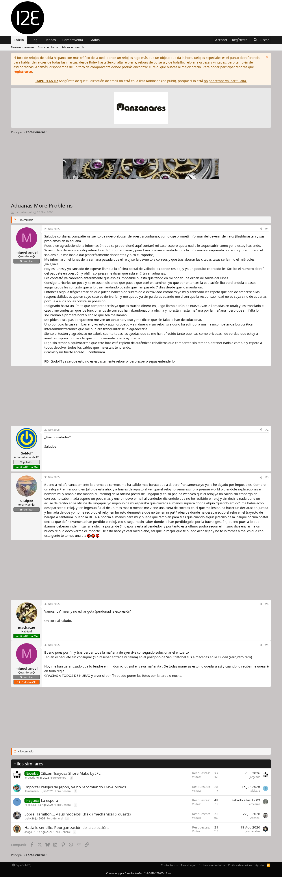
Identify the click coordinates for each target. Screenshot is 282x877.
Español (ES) (23, 865)
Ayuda (259, 865)
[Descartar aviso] (267, 57)
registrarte (22, 71)
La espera (49, 800)
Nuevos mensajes (22, 47)
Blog (33, 39)
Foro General (59, 778)
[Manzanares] (141, 108)
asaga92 (29, 832)
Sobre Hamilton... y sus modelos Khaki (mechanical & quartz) (77, 814)
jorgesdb (29, 778)
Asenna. (255, 818)
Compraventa (72, 39)
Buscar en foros (48, 47)
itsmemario (31, 791)
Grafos (94, 39)
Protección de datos (212, 865)
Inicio (19, 39)
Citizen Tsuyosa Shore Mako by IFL (70, 773)
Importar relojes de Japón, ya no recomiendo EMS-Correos (75, 786)
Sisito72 (255, 791)
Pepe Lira (30, 805)
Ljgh (27, 818)
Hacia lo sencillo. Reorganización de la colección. (66, 827)
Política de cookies (240, 865)
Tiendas (50, 39)
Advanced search (72, 47)
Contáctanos (169, 865)
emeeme (254, 804)
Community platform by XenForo (141, 873)
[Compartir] (261, 229)
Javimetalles (252, 831)
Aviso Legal (188, 865)
